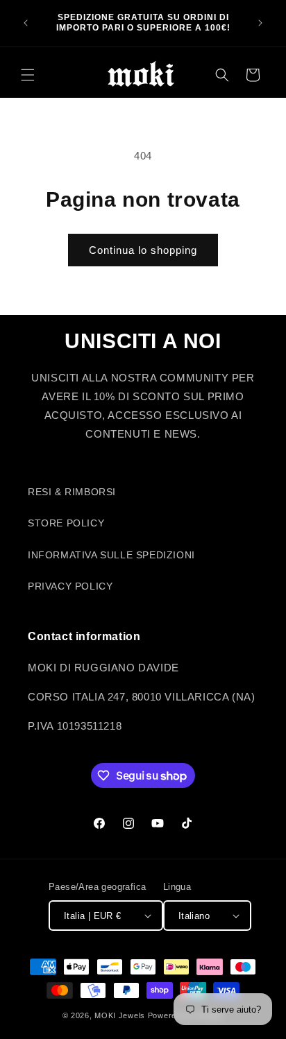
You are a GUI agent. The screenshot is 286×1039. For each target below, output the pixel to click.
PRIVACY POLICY (70, 586)
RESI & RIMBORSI (72, 491)
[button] (27, 75)
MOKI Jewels (119, 1015)
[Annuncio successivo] (260, 23)
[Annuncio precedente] (25, 23)
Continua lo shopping (143, 250)
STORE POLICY (66, 523)
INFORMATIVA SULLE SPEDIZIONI (111, 554)
